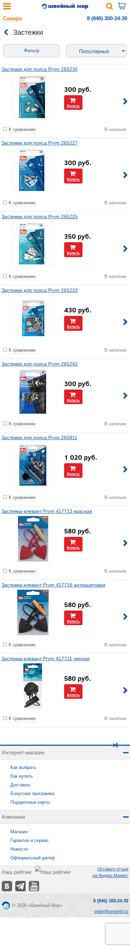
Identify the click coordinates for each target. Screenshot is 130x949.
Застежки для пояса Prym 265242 (39, 364)
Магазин (19, 831)
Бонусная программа (32, 793)
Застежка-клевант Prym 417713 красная (46, 511)
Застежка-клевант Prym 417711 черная (45, 658)
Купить (73, 105)
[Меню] (7, 7)
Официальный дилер (32, 857)
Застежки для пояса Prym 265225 (39, 216)
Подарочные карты (30, 802)
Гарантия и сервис (29, 840)
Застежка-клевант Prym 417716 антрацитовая (53, 585)
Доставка (20, 784)
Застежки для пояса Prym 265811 (39, 437)
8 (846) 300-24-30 (107, 18)
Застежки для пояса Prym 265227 (39, 143)
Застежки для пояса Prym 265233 (39, 290)
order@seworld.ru (111, 911)
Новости (19, 849)
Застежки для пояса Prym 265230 (39, 69)
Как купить (21, 776)
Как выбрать (23, 767)
